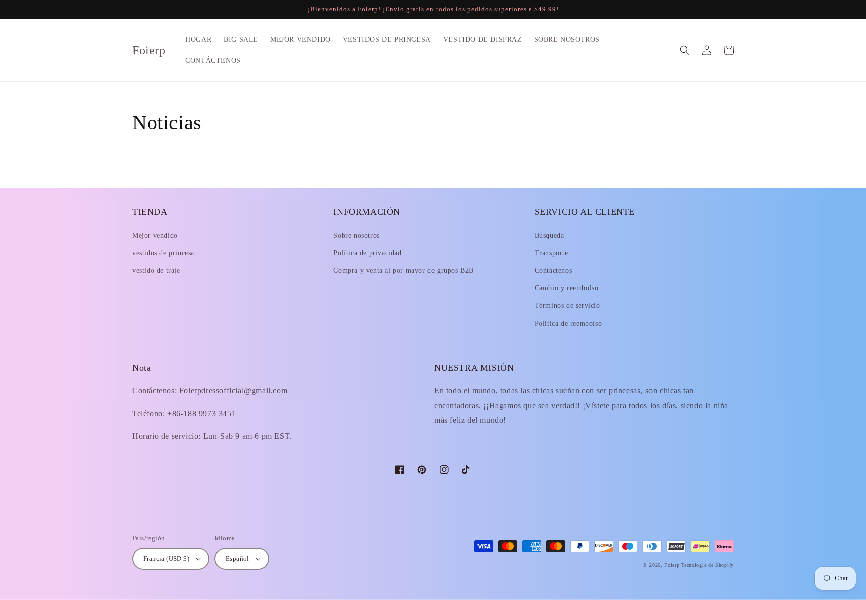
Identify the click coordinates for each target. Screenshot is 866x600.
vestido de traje (156, 270)
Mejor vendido (155, 235)
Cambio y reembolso (567, 288)
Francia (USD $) (166, 558)
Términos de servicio (567, 305)
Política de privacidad (367, 253)
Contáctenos (553, 270)
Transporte (551, 253)
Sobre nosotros (356, 235)
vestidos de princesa (163, 253)
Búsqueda (549, 235)
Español (237, 558)
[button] (685, 50)
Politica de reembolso (568, 323)
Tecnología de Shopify (707, 565)
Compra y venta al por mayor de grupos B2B (403, 270)
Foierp (671, 565)
